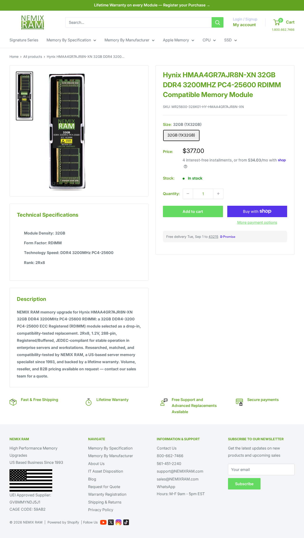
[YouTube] (103, 522)
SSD (228, 40)
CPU (207, 40)
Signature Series (24, 40)
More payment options (257, 222)
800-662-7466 (170, 455)
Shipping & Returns (104, 502)
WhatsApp (166, 486)
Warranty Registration (107, 494)
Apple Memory (176, 40)
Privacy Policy (100, 509)
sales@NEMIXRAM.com (178, 479)
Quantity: (171, 193)
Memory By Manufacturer (126, 40)
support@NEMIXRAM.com (180, 471)
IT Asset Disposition (105, 471)
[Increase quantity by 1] (218, 194)
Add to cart (193, 211)
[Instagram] (118, 522)
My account (244, 24)
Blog (92, 479)
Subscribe (244, 483)
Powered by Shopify (63, 522)
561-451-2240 (169, 463)
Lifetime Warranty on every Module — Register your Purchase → (152, 5)
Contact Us (166, 448)
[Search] (217, 22)
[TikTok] (126, 522)
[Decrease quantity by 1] (188, 194)
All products (32, 56)
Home (14, 56)
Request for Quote (104, 486)
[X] (111, 522)
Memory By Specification (69, 40)
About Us (96, 463)
